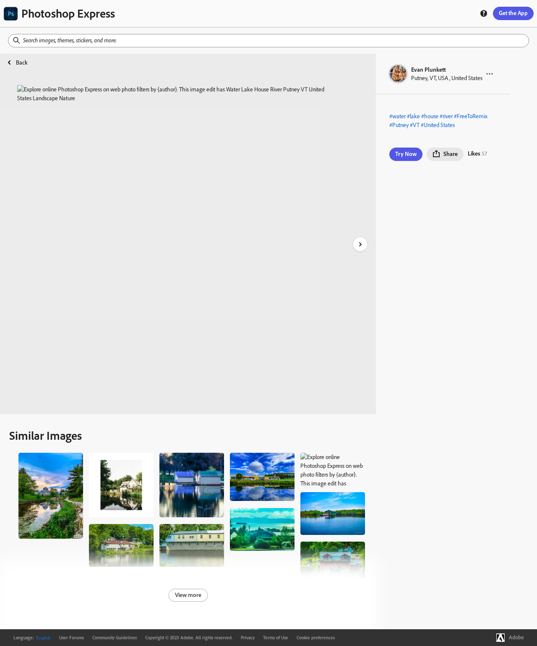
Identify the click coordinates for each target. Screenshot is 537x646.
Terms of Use (275, 638)
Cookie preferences (316, 638)
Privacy (248, 638)
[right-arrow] (360, 244)
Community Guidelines (114, 638)
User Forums (71, 638)
